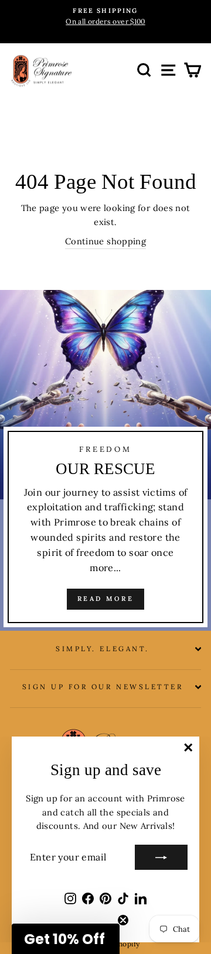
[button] (66, 939)
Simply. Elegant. (102, 648)
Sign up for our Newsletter (102, 686)
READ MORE (105, 598)
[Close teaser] (123, 920)
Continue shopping (105, 241)
